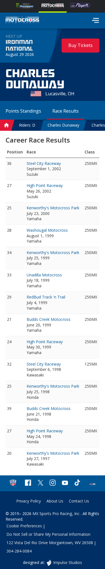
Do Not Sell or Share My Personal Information (48, 534)
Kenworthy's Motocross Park (53, 207)
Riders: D (27, 125)
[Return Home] (22, 21)
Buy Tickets (80, 45)
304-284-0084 (19, 551)
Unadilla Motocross (44, 275)
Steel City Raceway (44, 163)
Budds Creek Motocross (49, 319)
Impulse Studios (67, 562)
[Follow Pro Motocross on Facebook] (28, 483)
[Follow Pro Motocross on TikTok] (77, 483)
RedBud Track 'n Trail (46, 297)
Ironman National (19, 45)
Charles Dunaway (63, 125)
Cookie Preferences (24, 525)
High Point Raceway (45, 185)
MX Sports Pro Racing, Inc (56, 513)
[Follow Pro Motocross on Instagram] (52, 483)
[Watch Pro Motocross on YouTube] (65, 483)
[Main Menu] (95, 20)
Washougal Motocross (47, 230)
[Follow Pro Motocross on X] (40, 483)
